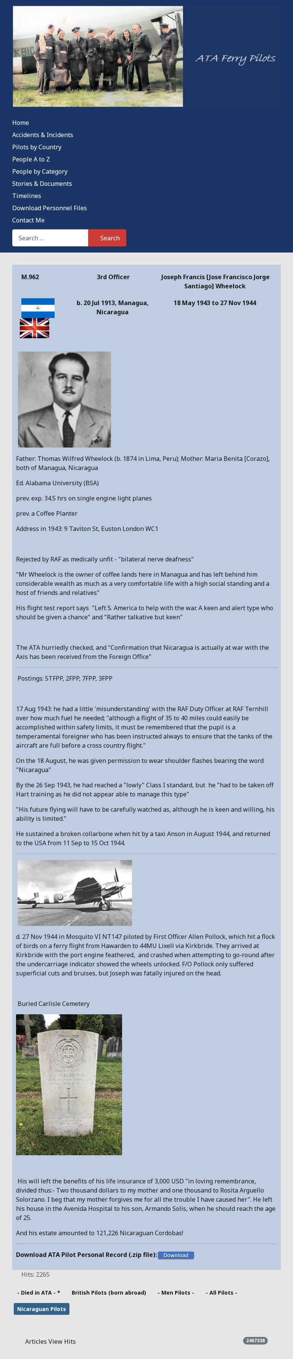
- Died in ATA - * (38, 1292)
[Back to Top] (279, 1345)
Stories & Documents (42, 183)
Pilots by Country (36, 147)
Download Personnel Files (49, 208)
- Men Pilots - (176, 1292)
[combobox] (50, 237)
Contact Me (28, 220)
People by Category (40, 171)
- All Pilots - (221, 1292)
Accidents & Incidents (42, 135)
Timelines (26, 196)
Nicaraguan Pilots (41, 1309)
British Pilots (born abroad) (109, 1292)
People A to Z (31, 159)
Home (20, 122)
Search (110, 238)
